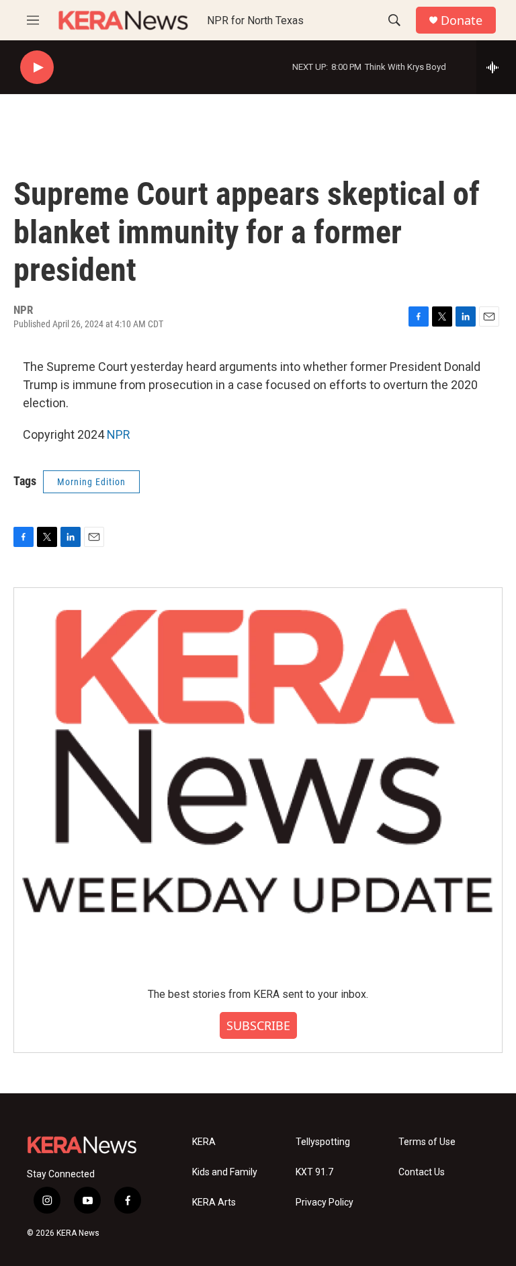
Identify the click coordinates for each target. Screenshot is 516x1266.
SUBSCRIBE (258, 1025)
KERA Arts (214, 1202)
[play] (37, 67)
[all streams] (496, 67)
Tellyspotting (323, 1142)
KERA (204, 1142)
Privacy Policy (324, 1202)
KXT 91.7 (314, 1172)
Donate (461, 20)
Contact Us (421, 1172)
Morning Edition (91, 481)
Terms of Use (427, 1142)
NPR (118, 434)
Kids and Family (224, 1172)
